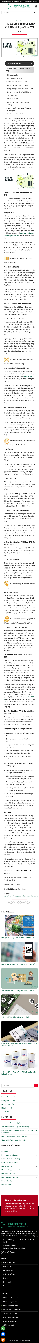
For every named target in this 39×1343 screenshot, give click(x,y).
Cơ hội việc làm (8, 1270)
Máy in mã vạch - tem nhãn (11, 1170)
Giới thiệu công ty (9, 1274)
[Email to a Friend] (19, 902)
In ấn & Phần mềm (7, 1104)
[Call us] (9, 1252)
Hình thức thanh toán (10, 1321)
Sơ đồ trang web (9, 1286)
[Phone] (3, 1328)
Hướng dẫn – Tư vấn (8, 1101)
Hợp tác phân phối (9, 1262)
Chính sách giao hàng (10, 1302)
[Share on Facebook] (12, 902)
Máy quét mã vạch (8, 1173)
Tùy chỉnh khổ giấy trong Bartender (13, 1140)
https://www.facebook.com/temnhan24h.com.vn (21, 896)
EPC (5, 702)
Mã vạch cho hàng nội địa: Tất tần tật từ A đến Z (18, 938)
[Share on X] (16, 902)
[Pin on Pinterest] (23, 902)
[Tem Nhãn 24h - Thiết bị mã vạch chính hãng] (19, 6)
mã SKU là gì (28, 376)
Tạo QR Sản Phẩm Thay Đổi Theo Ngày (15, 1127)
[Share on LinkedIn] (26, 902)
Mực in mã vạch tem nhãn (10, 1177)
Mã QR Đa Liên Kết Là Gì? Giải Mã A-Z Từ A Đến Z (19, 964)
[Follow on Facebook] (2, 1252)
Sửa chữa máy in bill (10, 1313)
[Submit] (35, 12)
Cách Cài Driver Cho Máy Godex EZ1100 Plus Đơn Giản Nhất (19, 1131)
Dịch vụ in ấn (5, 1151)
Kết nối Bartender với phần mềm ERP (14, 1136)
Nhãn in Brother (6, 1181)
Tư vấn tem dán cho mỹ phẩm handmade (15, 1123)
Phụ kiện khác (6, 1185)
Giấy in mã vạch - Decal (9, 1162)
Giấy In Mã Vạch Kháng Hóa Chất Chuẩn (15, 1017)
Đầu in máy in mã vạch (9, 1155)
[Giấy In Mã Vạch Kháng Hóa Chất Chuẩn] (19, 1004)
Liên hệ (5, 1278)
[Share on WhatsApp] (9, 902)
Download (7, 1282)
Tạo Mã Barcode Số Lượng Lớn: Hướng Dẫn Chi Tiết (19, 991)
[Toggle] (36, 1155)
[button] (2, 6)
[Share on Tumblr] (29, 902)
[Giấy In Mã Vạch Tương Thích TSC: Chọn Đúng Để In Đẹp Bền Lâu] (19, 1059)
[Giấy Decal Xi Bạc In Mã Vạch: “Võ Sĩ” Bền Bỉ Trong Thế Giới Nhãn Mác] (19, 1031)
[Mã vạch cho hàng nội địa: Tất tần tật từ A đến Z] (19, 925)
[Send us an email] (6, 1252)
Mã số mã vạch (19, 21)
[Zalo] (3, 1334)
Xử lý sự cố (5, 1112)
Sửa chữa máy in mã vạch (12, 1309)
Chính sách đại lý (9, 1325)
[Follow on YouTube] (12, 1252)
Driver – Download (8, 1097)
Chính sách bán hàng (10, 1298)
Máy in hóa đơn (6, 1166)
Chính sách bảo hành (10, 1306)
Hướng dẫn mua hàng (11, 1317)
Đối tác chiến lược (9, 1266)
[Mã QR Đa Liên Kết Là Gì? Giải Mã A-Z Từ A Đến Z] (19, 952)
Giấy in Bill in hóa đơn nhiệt (10, 1159)
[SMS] (3, 1340)
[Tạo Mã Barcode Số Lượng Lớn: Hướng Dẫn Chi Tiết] (19, 978)
